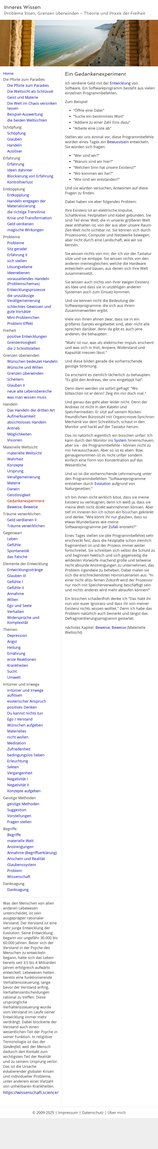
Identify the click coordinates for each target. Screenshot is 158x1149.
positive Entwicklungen (27, 336)
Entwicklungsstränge (25, 569)
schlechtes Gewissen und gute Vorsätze (29, 309)
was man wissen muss (26, 397)
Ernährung (16, 653)
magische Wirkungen (25, 229)
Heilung (14, 647)
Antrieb (13, 428)
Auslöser (14, 151)
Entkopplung (18, 194)
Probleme (15, 242)
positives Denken (22, 707)
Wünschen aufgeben (25, 725)
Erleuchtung (17, 760)
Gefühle (14, 544)
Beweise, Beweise (22, 506)
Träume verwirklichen (26, 525)
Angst (12, 641)
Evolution (102, 483)
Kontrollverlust (20, 182)
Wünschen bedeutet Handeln (32, 361)
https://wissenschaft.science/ (30, 1092)
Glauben (14, 139)
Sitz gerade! (17, 248)
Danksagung (18, 889)
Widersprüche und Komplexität (23, 620)
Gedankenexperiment (25, 500)
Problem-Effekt (20, 323)
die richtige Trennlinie (26, 211)
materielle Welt (20, 840)
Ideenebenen (18, 272)
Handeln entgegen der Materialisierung (26, 203)
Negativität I (17, 778)
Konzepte (15, 464)
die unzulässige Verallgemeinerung (23, 298)
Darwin (13, 488)
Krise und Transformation (29, 217)
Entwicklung (120, 83)
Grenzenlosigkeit (21, 342)
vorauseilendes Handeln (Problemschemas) (28, 281)
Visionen (14, 440)
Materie (13, 482)
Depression (17, 635)
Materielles (16, 731)
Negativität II (18, 784)
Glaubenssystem (21, 864)
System (120, 440)
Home (8, 73)
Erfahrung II (17, 254)
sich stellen (17, 260)
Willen (12, 599)
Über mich (117, 1112)
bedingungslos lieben (25, 754)
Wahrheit (15, 459)
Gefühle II (15, 587)
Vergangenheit (19, 772)
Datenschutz (92, 1112)
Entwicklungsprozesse (26, 289)
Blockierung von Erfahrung (30, 176)
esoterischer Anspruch (26, 701)
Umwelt (14, 677)
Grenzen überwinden (25, 373)
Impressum (68, 1112)
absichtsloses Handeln (26, 422)
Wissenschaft (18, 876)
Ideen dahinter (20, 170)
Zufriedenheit (18, 748)
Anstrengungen (20, 846)
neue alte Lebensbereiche (29, 391)
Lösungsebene (19, 266)
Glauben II (16, 385)
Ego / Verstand (20, 719)
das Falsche (17, 556)
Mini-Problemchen (23, 317)
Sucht (12, 671)
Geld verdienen (20, 223)
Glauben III (16, 575)
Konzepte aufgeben (24, 790)
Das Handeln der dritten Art (31, 410)
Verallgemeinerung (23, 476)
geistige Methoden (23, 803)
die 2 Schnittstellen (23, 348)
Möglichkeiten (19, 434)
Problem (14, 870)
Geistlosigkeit (18, 494)
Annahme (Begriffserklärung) (32, 852)
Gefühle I (15, 581)
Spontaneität (18, 550)
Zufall (113, 526)
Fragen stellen (19, 821)
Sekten (13, 766)
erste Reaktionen (21, 659)
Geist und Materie (22, 97)
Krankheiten (17, 665)
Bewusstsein (118, 141)
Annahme (15, 593)
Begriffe (14, 834)
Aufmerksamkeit (21, 416)
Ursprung (15, 470)
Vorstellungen (19, 815)
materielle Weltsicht (24, 453)
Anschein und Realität (26, 858)
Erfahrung (15, 164)
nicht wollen (17, 737)
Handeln (14, 145)
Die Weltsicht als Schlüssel (30, 91)
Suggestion (16, 809)
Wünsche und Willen (25, 367)
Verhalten (15, 611)
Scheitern (15, 379)
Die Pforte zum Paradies (28, 85)
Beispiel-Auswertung (25, 114)
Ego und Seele (19, 605)
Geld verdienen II (22, 519)
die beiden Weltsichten (27, 120)
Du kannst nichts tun (25, 713)
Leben (12, 538)
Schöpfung (16, 133)
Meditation (16, 743)
